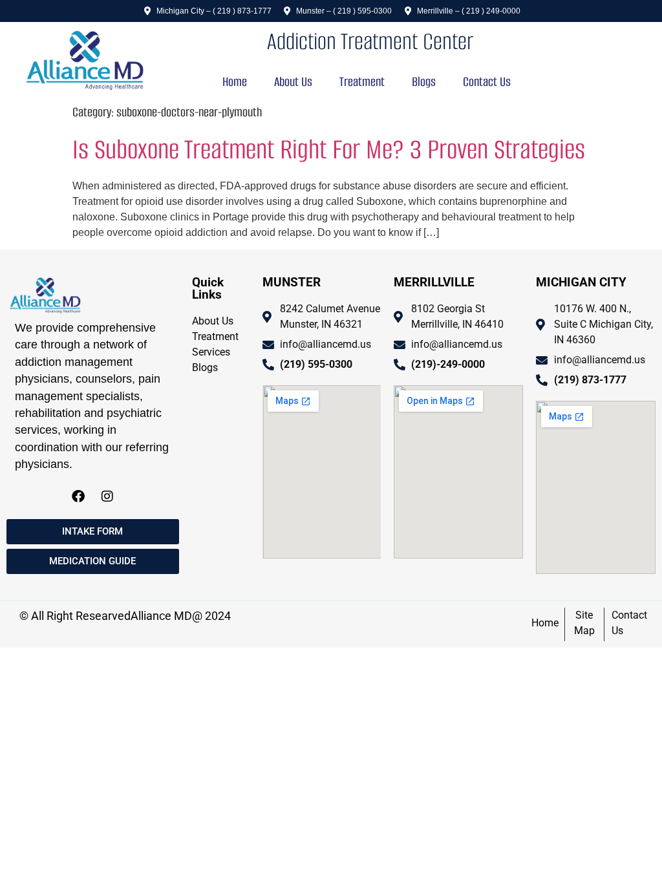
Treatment (362, 81)
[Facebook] (78, 496)
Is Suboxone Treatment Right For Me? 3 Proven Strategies (328, 149)
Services (211, 352)
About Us (293, 81)
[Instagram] (107, 496)
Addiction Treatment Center (370, 41)
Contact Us (487, 81)
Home (234, 81)
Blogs (424, 81)
